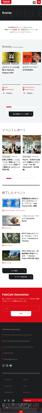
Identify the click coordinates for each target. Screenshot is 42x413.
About (25, 386)
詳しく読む (33, 407)
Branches (26, 392)
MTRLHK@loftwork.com (11, 359)
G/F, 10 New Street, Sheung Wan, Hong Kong (16, 341)
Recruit (25, 379)
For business (8, 379)
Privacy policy (8, 386)
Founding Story (8, 392)
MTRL (15, 29)
